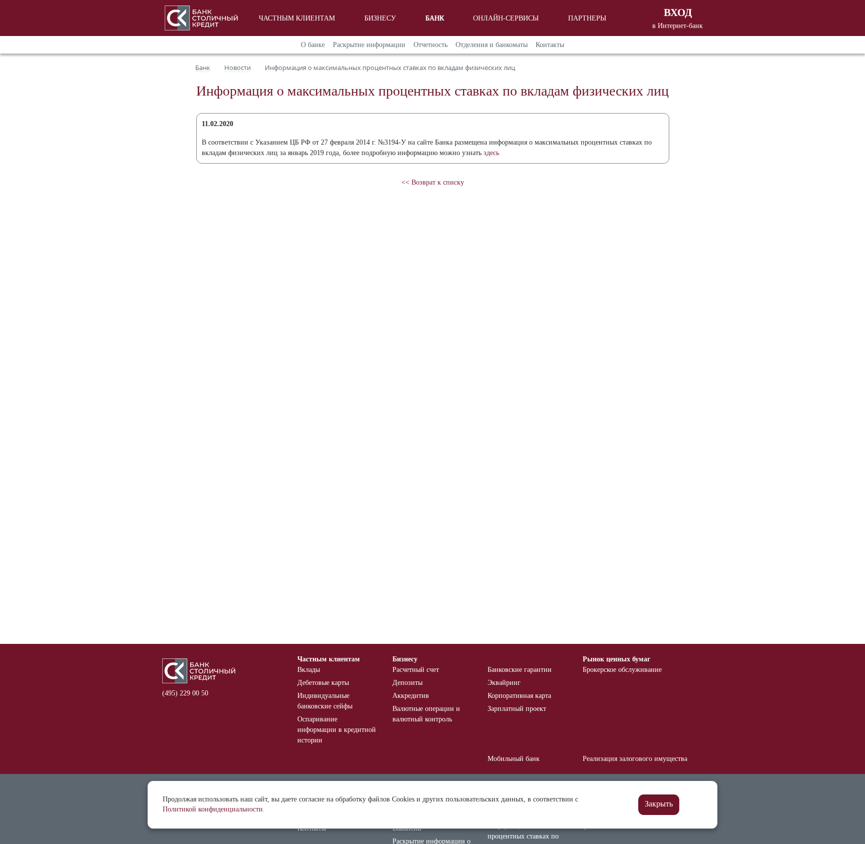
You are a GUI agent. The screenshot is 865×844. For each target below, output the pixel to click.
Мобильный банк (514, 758)
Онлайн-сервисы (506, 18)
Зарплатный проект (517, 708)
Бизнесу (380, 18)
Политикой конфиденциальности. (214, 809)
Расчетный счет (415, 669)
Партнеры (587, 18)
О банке (313, 45)
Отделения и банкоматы (492, 45)
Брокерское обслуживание (622, 669)
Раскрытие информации (369, 45)
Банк (434, 18)
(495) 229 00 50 (185, 693)
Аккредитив (410, 695)
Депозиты (407, 682)
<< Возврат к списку (432, 182)
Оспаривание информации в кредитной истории (336, 729)
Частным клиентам (297, 18)
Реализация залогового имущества (635, 758)
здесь (491, 153)
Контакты (550, 45)
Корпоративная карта (519, 695)
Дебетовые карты (323, 682)
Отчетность (430, 45)
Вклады (308, 669)
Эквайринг (504, 682)
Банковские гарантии (520, 669)
